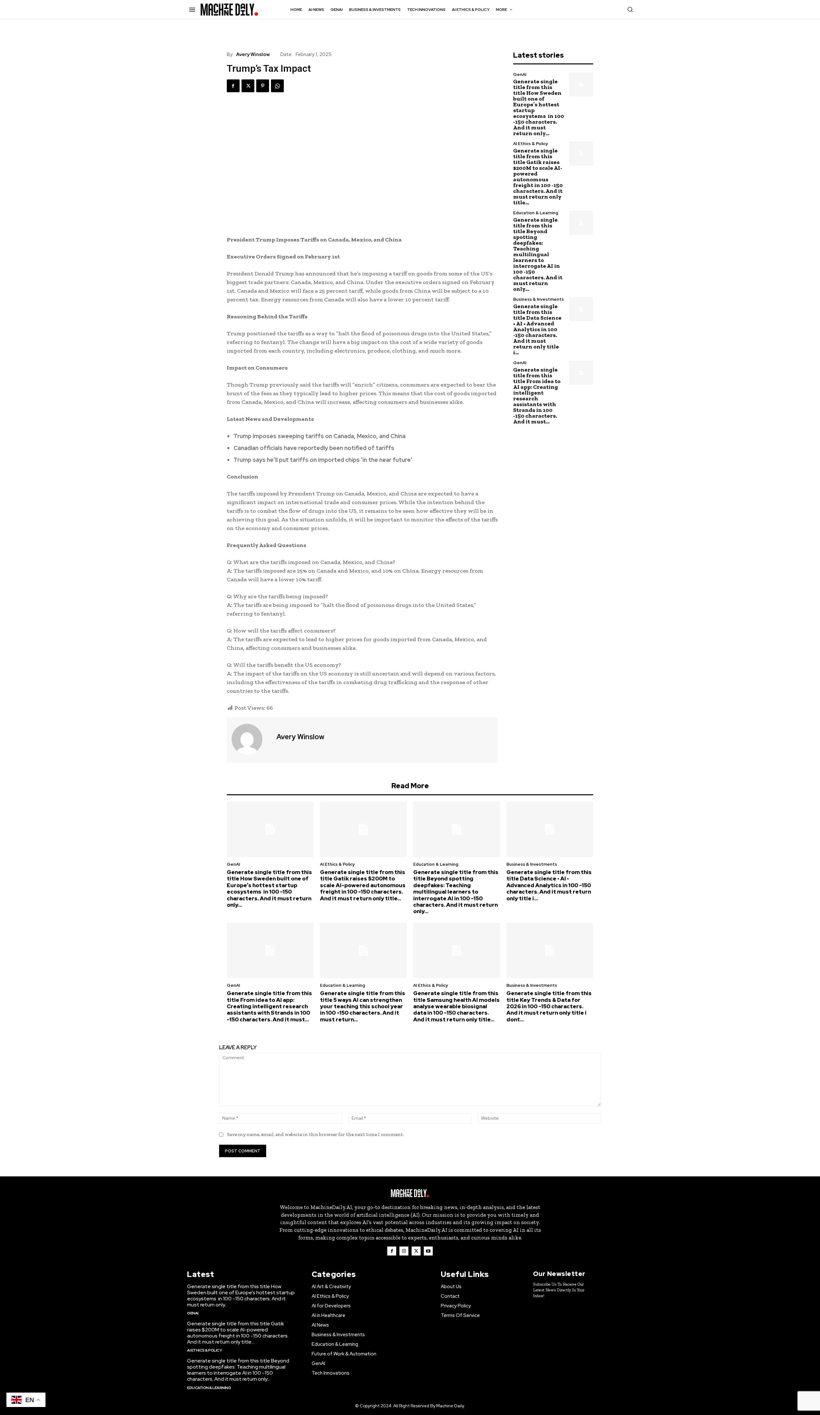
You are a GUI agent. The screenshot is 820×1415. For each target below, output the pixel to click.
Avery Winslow (253, 54)
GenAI (519, 74)
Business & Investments (538, 299)
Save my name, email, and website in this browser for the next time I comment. (315, 1134)
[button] (630, 9)
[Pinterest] (262, 85)
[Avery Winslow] (251, 739)
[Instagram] (403, 1251)
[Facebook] (233, 85)
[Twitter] (248, 85)
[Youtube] (428, 1251)
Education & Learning (535, 213)
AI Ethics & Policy (530, 144)
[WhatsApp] (277, 85)
